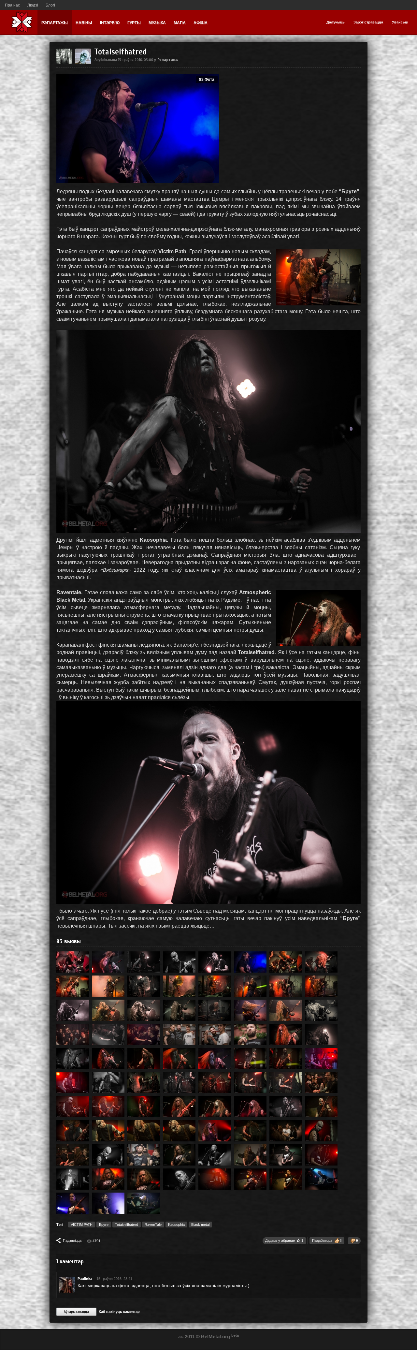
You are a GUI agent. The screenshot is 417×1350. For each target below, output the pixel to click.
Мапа (180, 23)
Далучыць (335, 22)
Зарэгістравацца (368, 22)
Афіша (201, 23)
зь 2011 (186, 1336)
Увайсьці (400, 22)
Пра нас (12, 5)
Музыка (157, 23)
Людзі (32, 5)
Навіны (84, 23)
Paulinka (85, 1279)
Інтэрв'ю (110, 23)
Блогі (50, 5)
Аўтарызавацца (76, 1312)
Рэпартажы (54, 23)
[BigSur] (64, 63)
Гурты (134, 23)
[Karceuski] (83, 63)
